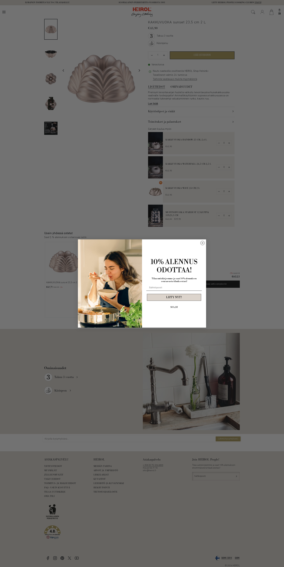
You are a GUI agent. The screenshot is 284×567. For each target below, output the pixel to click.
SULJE (174, 307)
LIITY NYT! (174, 297)
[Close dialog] (202, 243)
